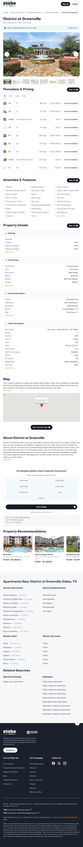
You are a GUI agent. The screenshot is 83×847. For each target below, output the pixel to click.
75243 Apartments (52, 12)
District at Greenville (22, 19)
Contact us (10, 750)
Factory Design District (44, 554)
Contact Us (7, 784)
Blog (5, 776)
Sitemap (33, 788)
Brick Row (7, 554)
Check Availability (71, 103)
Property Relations (10, 780)
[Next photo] (76, 54)
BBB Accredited (36, 792)
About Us (33, 768)
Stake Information (72, 817)
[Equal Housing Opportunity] (32, 732)
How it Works (8, 764)
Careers (33, 772)
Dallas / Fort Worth (17, 12)
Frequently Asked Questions (14, 768)
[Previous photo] (6, 54)
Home (5, 12)
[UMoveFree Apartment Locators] (9, 732)
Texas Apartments (37, 764)
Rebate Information (10, 772)
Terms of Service (36, 780)
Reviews (33, 776)
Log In (75, 4)
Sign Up (65, 4)
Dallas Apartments (35, 12)
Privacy (32, 784)
